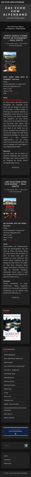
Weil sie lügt (7, 389)
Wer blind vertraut (9, 385)
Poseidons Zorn (8, 400)
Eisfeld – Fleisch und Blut (11, 404)
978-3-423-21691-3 (13, 240)
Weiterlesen (16, 167)
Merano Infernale (9, 418)
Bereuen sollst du (9, 381)
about (6, 456)
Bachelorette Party (9, 374)
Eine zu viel (7, 396)
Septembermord (9, 377)
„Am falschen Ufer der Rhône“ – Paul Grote (15, 184)
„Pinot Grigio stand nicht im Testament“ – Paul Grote (15, 38)
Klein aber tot (8, 414)
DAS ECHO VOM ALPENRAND (12, 2)
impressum (7, 460)
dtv (9, 82)
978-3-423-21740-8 (13, 93)
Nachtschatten (8, 362)
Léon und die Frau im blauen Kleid (14, 366)
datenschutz (7, 463)
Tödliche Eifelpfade (9, 355)
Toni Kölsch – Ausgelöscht (11, 370)
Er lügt (6, 393)
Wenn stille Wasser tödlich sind (13, 358)
